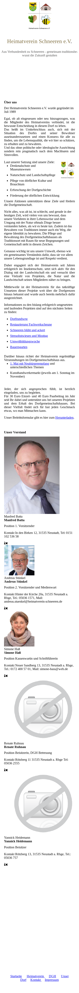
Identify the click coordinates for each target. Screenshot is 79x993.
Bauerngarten (18, 347)
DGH (52, 976)
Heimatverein (36, 976)
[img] (39, 15)
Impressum (52, 980)
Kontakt (36, 980)
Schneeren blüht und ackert (27, 330)
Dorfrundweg (19, 319)
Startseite (16, 976)
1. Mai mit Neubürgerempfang (29, 363)
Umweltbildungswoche (25, 341)
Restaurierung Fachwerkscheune (31, 324)
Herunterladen (64, 417)
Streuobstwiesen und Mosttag (29, 335)
